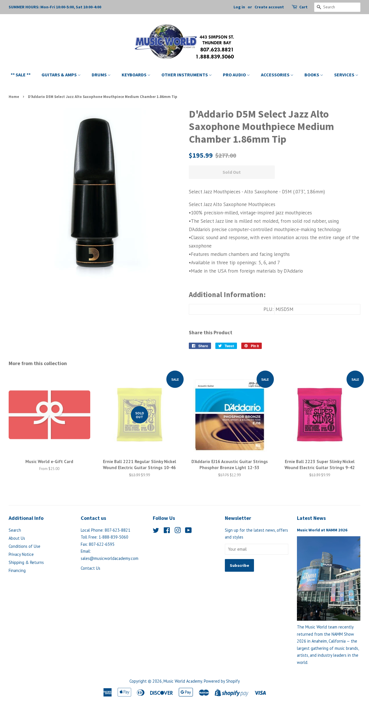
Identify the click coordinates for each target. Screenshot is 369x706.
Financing (17, 570)
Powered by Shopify (222, 681)
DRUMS (100, 75)
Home (14, 96)
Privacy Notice (21, 554)
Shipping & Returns (26, 562)
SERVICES (344, 75)
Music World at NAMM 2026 (322, 530)
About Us (17, 538)
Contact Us (90, 568)
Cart (303, 7)
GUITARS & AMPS (60, 75)
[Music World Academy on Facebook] (166, 531)
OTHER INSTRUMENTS (185, 75)
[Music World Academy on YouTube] (188, 531)
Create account (269, 7)
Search (15, 530)
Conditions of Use (24, 546)
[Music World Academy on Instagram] (177, 531)
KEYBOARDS (134, 75)
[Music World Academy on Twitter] (156, 531)
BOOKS (312, 75)
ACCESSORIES (275, 75)
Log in (239, 7)
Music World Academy (182, 681)
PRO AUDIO (235, 75)
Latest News (311, 518)
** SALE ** (21, 75)
